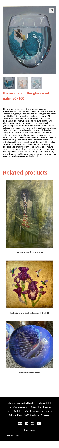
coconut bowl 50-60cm (29, 373)
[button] (51, 10)
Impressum (29, 430)
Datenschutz (13, 435)
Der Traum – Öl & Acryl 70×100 (29, 252)
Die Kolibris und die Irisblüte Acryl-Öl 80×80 (29, 313)
